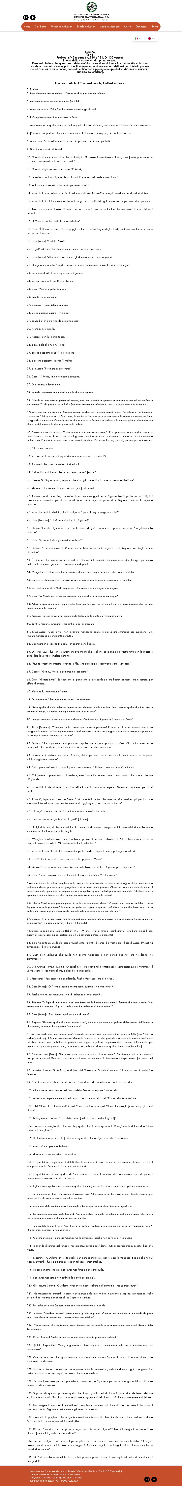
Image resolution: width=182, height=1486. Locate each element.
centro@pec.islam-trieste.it (67, 1477)
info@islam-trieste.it (40, 1477)
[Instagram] (26, 17)
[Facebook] (33, 17)
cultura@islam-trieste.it (41, 1480)
